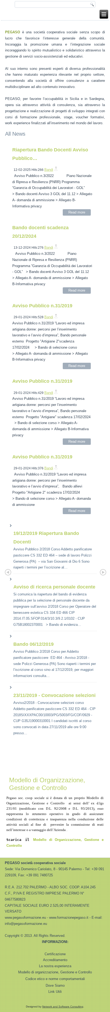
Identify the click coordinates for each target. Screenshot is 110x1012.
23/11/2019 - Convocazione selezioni (54, 695)
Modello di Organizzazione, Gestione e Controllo (47, 783)
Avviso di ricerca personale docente (54, 587)
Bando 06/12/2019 (33, 644)
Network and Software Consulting (62, 1006)
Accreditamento (55, 960)
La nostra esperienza (55, 966)
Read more (76, 212)
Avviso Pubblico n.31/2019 (42, 305)
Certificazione (55, 954)
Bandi (48, 170)
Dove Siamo (55, 985)
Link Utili (55, 992)
